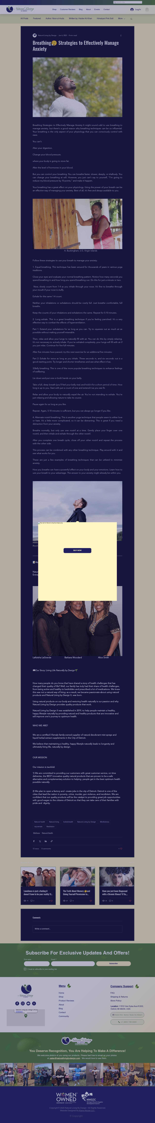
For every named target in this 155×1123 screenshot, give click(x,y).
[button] (77, 523)
